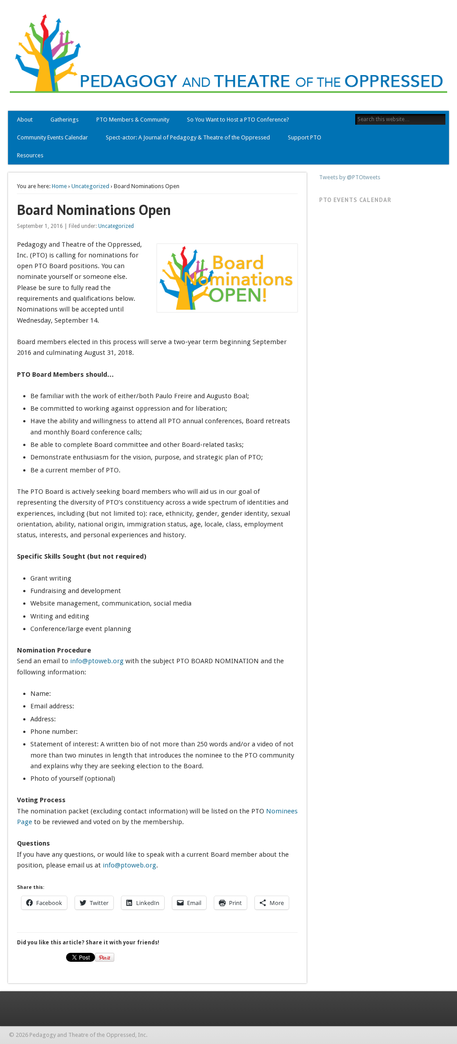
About (25, 119)
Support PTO (304, 137)
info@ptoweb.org (97, 661)
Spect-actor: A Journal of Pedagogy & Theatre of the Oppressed (188, 137)
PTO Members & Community (132, 119)
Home (59, 186)
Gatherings (64, 119)
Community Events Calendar (52, 137)
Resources (30, 155)
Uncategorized (90, 186)
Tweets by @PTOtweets (349, 177)
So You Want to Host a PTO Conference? (238, 119)
